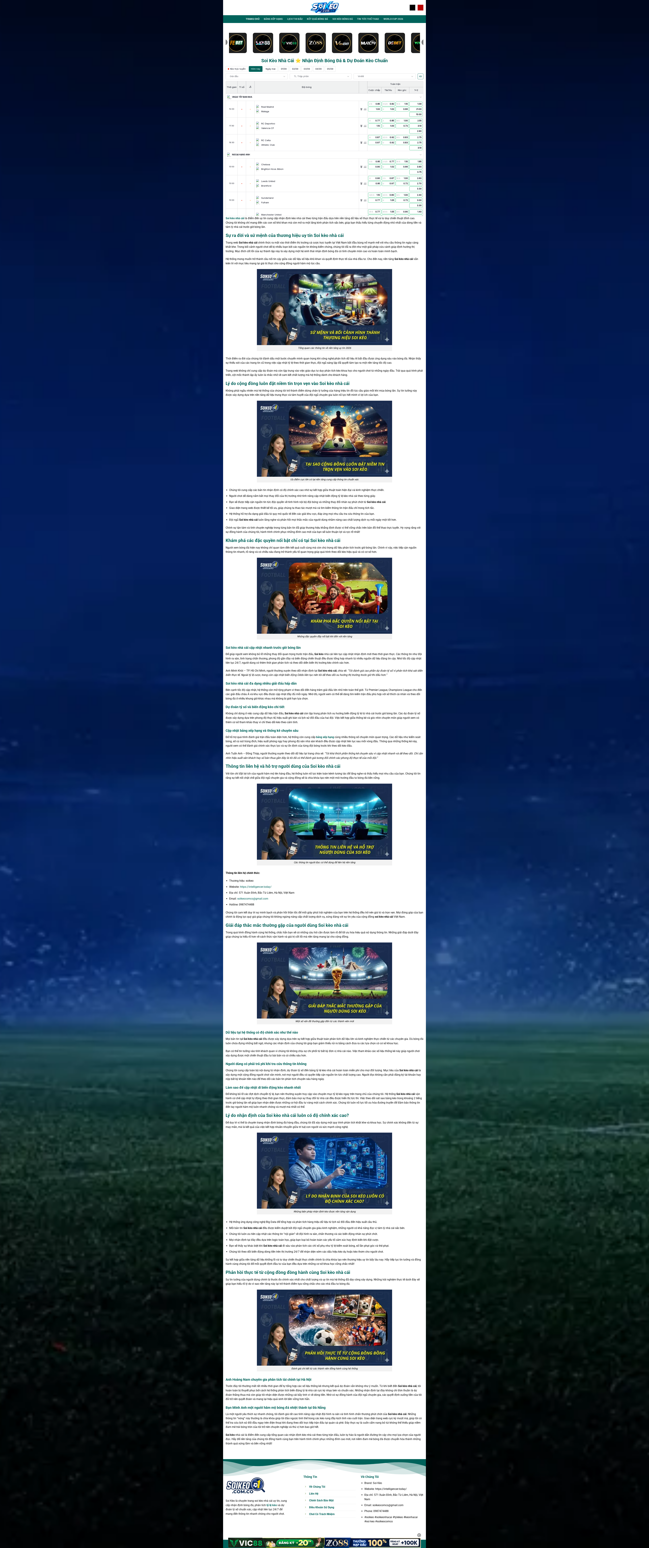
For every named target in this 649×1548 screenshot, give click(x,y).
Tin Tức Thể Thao (368, 19)
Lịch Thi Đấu (295, 19)
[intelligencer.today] (324, 7)
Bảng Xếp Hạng (273, 19)
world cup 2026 (393, 19)
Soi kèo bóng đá (342, 19)
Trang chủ (252, 19)
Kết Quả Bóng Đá (317, 19)
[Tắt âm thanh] (420, 76)
